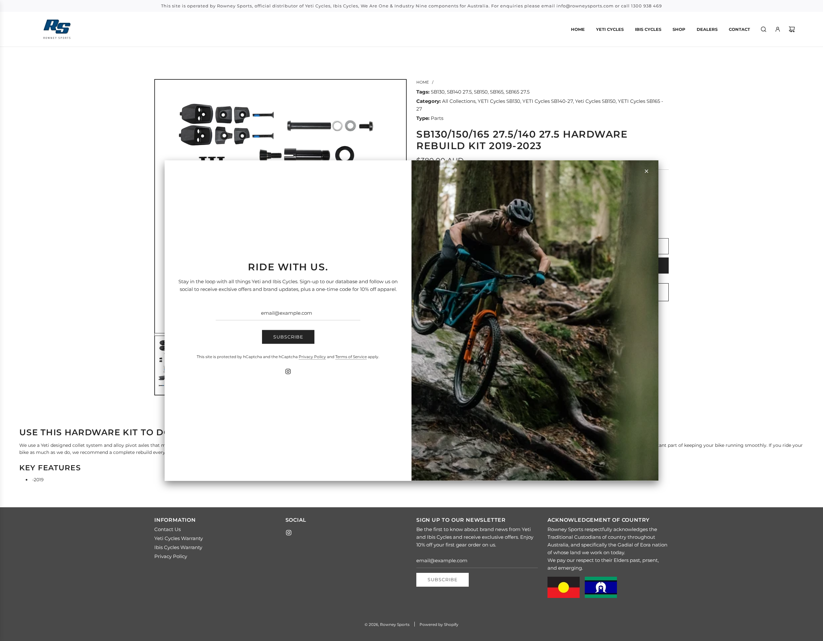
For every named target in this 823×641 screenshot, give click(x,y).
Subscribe (288, 337)
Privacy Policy (312, 356)
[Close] (646, 171)
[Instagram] (288, 371)
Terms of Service (351, 356)
